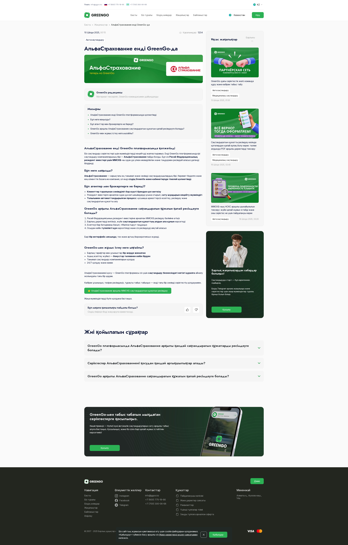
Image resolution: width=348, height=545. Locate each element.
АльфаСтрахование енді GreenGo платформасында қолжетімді (123, 114)
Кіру (258, 15)
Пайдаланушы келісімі (191, 495)
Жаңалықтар (182, 15)
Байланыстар (200, 15)
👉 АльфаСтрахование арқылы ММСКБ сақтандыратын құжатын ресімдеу (128, 290)
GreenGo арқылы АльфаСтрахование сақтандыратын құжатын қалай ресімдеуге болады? (137, 128)
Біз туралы (146, 15)
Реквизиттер (187, 505)
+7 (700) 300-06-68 (138, 5)
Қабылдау (218, 534)
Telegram (123, 505)
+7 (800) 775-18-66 (116, 5)
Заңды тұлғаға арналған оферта (197, 514)
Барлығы (250, 37)
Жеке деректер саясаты (193, 500)
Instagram (124, 495)
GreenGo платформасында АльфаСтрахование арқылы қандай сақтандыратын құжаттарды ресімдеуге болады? (168, 347)
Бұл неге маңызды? (100, 119)
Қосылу (227, 309)
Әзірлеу (88, 516)
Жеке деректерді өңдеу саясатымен (178, 534)
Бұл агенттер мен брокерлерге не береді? (111, 124)
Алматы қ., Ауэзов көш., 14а (249, 497)
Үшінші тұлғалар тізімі (191, 509)
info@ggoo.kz (96, 5)
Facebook (124, 500)
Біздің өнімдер (164, 15)
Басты (133, 15)
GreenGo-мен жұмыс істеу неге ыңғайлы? (111, 133)
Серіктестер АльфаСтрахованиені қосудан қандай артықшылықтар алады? (146, 363)
